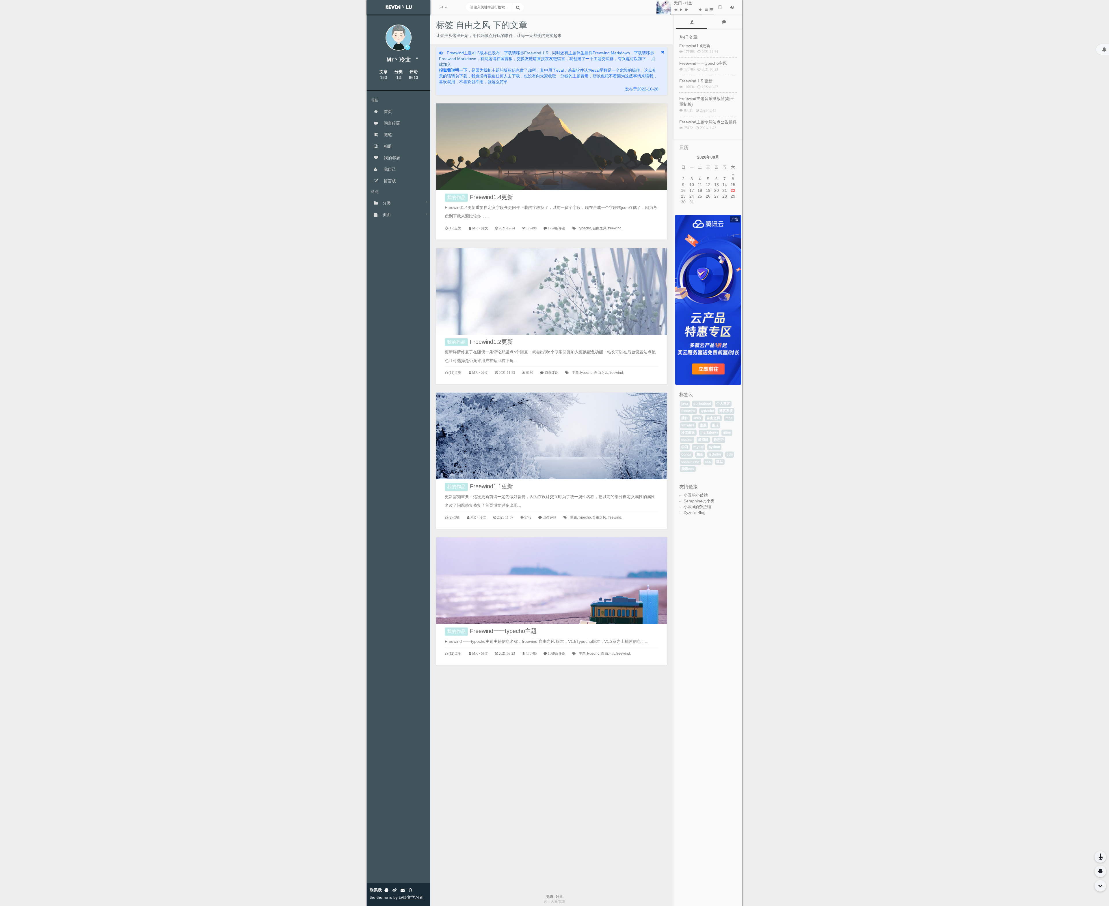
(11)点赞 (455, 372)
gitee (727, 432)
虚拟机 (703, 440)
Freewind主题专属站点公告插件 (708, 122)
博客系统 (726, 411)
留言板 (389, 181)
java (684, 404)
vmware (688, 425)
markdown (709, 432)
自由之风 (599, 228)
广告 (735, 219)
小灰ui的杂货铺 (697, 506)
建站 (719, 462)
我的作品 (456, 197)
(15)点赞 (455, 228)
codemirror (690, 462)
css (708, 462)
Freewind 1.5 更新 (695, 81)
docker (687, 440)
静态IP (719, 440)
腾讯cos (687, 469)
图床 (715, 425)
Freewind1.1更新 (491, 486)
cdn (730, 454)
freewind (615, 228)
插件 (684, 418)
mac (729, 418)
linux (697, 418)
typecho (585, 228)
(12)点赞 (455, 653)
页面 (387, 214)
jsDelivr (715, 454)
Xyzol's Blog (695, 512)
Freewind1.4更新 (491, 197)
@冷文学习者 (411, 897)
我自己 (389, 169)
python (714, 447)
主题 (575, 373)
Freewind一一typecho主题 (503, 631)
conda (686, 454)
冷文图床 (688, 432)
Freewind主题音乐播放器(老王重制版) (706, 101)
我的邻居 (391, 157)
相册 (387, 146)
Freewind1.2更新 (491, 342)
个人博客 (723, 404)
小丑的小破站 (696, 495)
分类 (387, 203)
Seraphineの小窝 (699, 501)
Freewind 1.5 (536, 53)
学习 (684, 447)
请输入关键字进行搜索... (488, 7)
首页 (387, 111)
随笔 (387, 134)
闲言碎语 (391, 123)
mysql (698, 447)
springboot (702, 404)
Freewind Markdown (457, 58)
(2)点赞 (454, 517)
